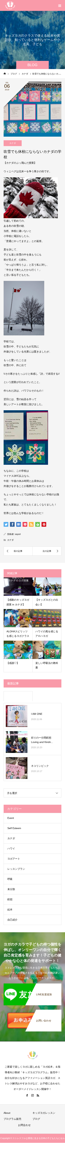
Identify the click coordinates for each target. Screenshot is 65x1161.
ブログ (36, 1118)
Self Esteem (14, 828)
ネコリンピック (40, 765)
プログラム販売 (12, 1118)
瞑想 (9, 899)
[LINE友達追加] (32, 985)
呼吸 (9, 879)
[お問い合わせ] (32, 1012)
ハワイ (11, 848)
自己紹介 (12, 919)
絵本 (9, 909)
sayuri (18, 534)
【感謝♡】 (12, 663)
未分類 (11, 889)
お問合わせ (24, 1125)
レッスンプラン (16, 868)
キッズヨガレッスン (43, 1112)
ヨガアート (13, 858)
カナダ (12, 143)
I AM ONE (36, 713)
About (7, 1112)
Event (10, 818)
